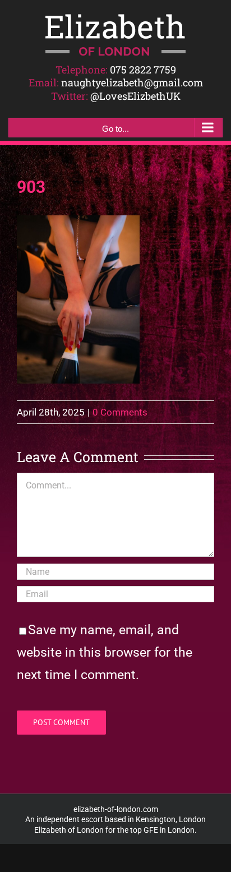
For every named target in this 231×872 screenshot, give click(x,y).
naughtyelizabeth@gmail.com (132, 82)
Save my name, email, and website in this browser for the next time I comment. (104, 652)
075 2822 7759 (143, 69)
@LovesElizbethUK (135, 96)
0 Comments (120, 412)
